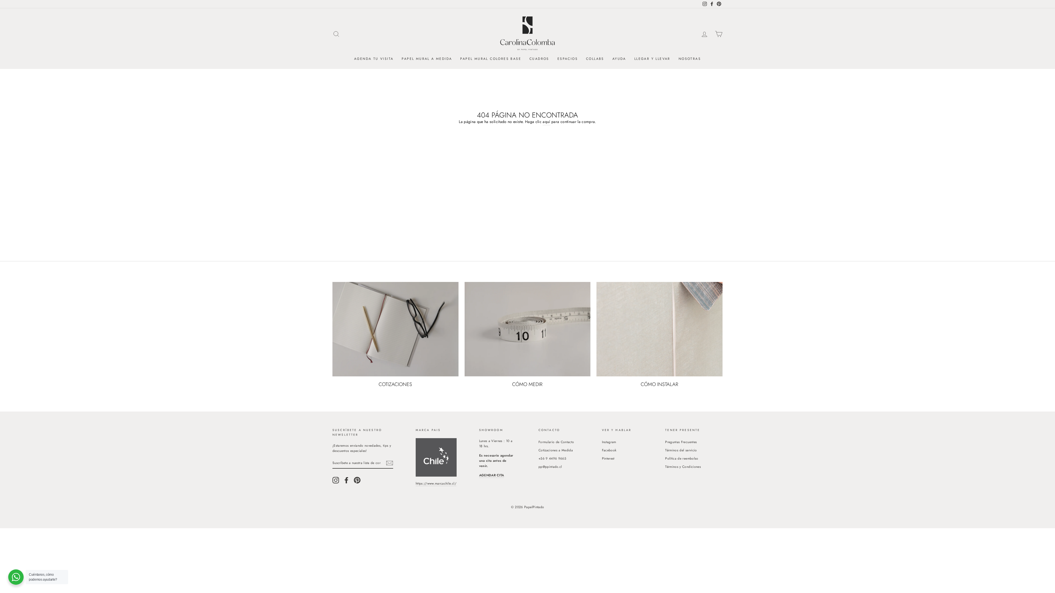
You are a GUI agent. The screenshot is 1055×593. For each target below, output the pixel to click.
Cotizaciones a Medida (555, 450)
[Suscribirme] (389, 463)
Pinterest (608, 458)
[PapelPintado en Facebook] (346, 480)
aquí (546, 121)
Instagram (609, 442)
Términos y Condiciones (683, 466)
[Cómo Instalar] (659, 329)
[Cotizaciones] (395, 329)
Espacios (567, 58)
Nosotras (690, 58)
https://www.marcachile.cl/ (436, 483)
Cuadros (539, 58)
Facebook (609, 450)
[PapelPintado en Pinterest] (357, 480)
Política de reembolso (681, 458)
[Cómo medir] (528, 329)
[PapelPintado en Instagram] (335, 480)
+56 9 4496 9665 (552, 458)
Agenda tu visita (373, 58)
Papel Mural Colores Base (490, 58)
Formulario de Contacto (556, 442)
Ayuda (619, 58)
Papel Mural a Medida (427, 58)
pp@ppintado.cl (550, 466)
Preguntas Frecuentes (681, 442)
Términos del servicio (681, 450)
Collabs (595, 58)
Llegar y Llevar (652, 58)
